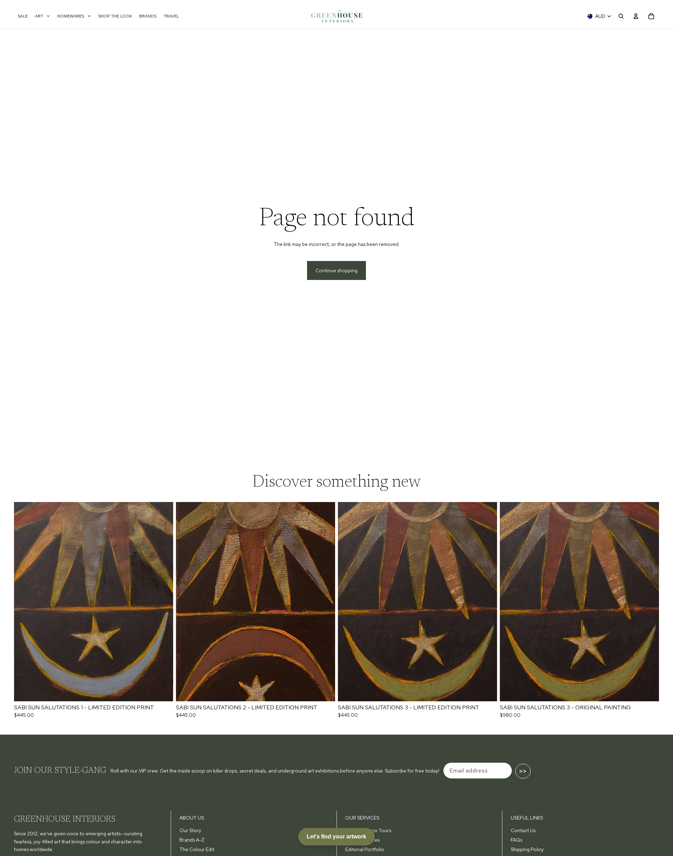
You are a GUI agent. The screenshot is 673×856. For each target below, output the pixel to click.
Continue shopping (336, 270)
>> (523, 771)
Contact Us (523, 830)
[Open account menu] (636, 16)
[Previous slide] (24, 601)
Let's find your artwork (336, 837)
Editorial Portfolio (364, 849)
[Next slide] (162, 601)
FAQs (516, 840)
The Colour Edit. (197, 849)
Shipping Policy (527, 849)
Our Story (190, 830)
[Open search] (621, 16)
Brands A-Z (191, 840)
